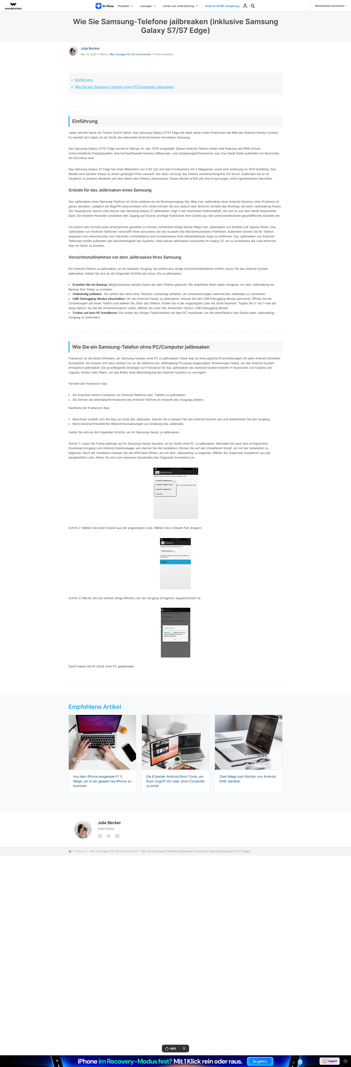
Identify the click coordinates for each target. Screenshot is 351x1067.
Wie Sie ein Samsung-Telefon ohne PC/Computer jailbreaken (124, 87)
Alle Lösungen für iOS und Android (130, 54)
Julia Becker (90, 48)
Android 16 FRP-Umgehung (222, 5)
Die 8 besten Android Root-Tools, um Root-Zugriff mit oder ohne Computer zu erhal (175, 781)
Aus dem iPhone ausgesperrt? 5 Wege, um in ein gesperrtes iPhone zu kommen (102, 781)
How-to (80, 851)
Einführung (84, 80)
